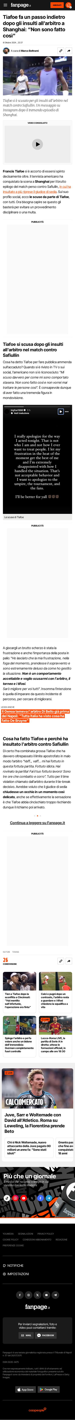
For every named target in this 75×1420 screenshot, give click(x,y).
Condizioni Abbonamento (37, 1239)
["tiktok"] (7, 1198)
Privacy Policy (46, 1233)
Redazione (61, 1239)
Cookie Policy (10, 1239)
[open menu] (4, 5)
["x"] (32, 1198)
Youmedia (8, 1233)
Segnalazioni (25, 1233)
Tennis (15, 952)
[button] (69, 50)
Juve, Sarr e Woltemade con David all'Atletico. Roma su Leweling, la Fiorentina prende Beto (35, 1123)
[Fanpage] (37, 1307)
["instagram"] (15, 1198)
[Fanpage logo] (21, 5)
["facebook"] (40, 1198)
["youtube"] (23, 1198)
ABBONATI (57, 5)
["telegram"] (49, 1198)
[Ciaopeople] (37, 1410)
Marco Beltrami (30, 50)
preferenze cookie (13, 1245)
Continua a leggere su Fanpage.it (37, 823)
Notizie (6, 952)
